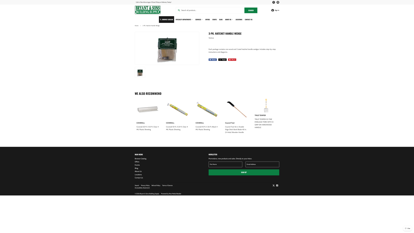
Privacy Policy (145, 185)
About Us (228, 19)
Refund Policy (156, 185)
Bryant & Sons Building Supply (149, 193)
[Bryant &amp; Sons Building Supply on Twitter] (274, 186)
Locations (239, 19)
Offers (207, 19)
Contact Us (248, 19)
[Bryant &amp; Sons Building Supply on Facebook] (277, 186)
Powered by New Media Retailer (171, 193)
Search (252, 10)
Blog (221, 19)
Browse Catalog (167, 19)
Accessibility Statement (142, 188)
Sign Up (244, 172)
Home (136, 25)
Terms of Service (167, 185)
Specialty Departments (183, 19)
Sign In (277, 10)
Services (198, 19)
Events (214, 19)
